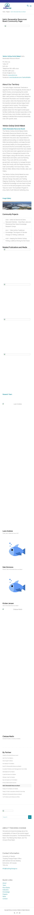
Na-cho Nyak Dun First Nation (10, 780)
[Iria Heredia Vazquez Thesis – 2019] (17, 335)
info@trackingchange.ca (10, 868)
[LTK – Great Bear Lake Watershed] (17, 301)
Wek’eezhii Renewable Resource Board (12, 794)
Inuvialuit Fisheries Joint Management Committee (15, 769)
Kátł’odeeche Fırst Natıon (9, 771)
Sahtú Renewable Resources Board (11, 785)
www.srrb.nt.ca (12, 75)
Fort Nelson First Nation (8, 763)
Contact (5, 899)
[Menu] (30, 6)
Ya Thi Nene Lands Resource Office (11, 797)
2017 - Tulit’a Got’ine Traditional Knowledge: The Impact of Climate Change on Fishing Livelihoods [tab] (16, 232)
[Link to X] (14, 913)
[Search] (27, 6)
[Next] (27, 205)
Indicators (6, 890)
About (4, 883)
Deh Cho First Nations (8, 758)
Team (4, 885)
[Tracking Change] (14, 6)
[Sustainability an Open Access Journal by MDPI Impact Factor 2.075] (17, 266)
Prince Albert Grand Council (9, 782)
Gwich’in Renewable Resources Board (12, 766)
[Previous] (6, 205)
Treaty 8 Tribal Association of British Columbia (14, 791)
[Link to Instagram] (19, 913)
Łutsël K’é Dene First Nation (9, 774)
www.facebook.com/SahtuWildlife (19, 77)
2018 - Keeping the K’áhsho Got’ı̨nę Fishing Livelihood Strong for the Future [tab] (18, 239)
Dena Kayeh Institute (8, 760)
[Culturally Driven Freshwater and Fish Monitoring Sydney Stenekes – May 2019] (17, 370)
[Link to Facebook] (17, 913)
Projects (5, 894)
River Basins (6, 887)
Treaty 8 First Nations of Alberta (10, 788)
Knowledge (6, 892)
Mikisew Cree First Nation (9, 777)
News (4, 896)
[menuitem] (27, 6)
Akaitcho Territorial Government (10, 755)
